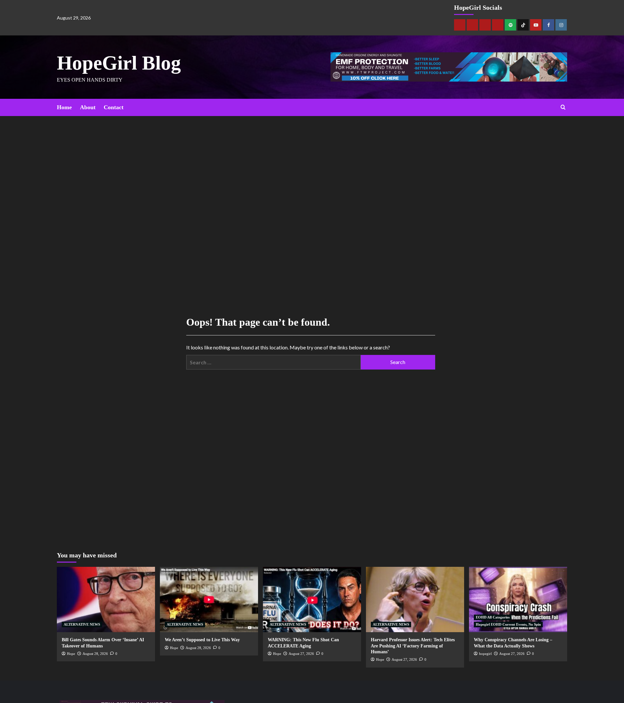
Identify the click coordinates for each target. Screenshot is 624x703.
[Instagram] (561, 25)
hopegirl (485, 654)
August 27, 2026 (301, 654)
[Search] (563, 107)
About (88, 107)
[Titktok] (523, 25)
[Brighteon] (497, 25)
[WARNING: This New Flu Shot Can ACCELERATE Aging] (312, 599)
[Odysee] (485, 25)
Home (64, 107)
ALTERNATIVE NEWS (82, 624)
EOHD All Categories (493, 617)
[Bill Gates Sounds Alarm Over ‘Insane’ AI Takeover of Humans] (106, 599)
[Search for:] (273, 362)
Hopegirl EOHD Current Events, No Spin (508, 624)
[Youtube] (535, 25)
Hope (71, 654)
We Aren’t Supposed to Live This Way (202, 639)
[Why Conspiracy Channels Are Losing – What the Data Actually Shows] (518, 599)
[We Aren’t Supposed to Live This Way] (209, 599)
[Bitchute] (472, 25)
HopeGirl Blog (119, 63)
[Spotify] (510, 25)
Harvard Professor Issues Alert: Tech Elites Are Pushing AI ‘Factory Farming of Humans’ (413, 645)
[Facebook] (548, 25)
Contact (114, 107)
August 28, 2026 (95, 654)
